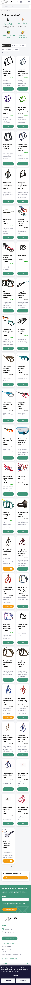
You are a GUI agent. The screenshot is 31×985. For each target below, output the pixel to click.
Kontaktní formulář (9, 938)
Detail (8, 88)
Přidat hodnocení (8, 877)
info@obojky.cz (8, 929)
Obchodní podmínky (6, 949)
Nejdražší (22, 45)
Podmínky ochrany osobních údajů (10, 951)
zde (21, 971)
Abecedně (15, 49)
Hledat (27, 6)
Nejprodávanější (6, 49)
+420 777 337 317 (9, 932)
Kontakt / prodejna (6, 946)
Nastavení (15, 975)
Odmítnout (8, 981)
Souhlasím (23, 981)
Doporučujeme (6, 45)
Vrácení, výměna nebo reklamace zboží (11, 954)
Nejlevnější (15, 45)
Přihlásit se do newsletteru (9, 909)
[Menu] (29, 2)
